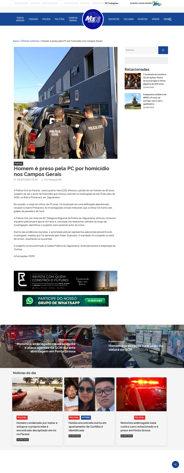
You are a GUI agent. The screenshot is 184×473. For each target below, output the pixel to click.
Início (16, 41)
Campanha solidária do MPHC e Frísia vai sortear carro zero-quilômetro (155, 99)
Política (59, 19)
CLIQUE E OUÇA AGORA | (141, 3)
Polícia (46, 19)
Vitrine (86, 417)
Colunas (129, 19)
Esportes (113, 19)
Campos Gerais (73, 19)
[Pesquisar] (163, 50)
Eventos (142, 19)
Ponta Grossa (20, 19)
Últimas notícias (30, 41)
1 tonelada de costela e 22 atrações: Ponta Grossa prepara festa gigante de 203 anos (154, 79)
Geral (167, 19)
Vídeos (155, 19)
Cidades (33, 19)
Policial (18, 163)
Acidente (126, 417)
